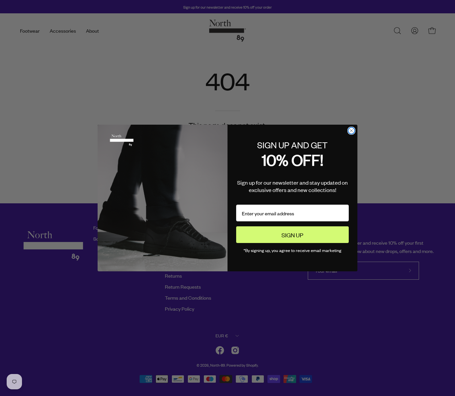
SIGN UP (292, 235)
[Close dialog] (351, 130)
